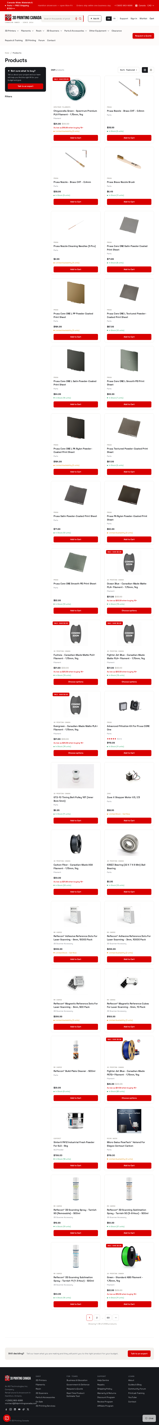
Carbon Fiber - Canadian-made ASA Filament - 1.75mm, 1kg (73, 866)
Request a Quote (143, 35)
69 (108, 1317)
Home (7, 53)
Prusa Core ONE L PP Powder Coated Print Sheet (73, 315)
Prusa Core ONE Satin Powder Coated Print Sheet (127, 248)
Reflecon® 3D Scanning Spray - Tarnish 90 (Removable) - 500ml (75, 1211)
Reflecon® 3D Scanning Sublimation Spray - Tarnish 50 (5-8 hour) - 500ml (127, 1211)
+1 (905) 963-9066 (123, 5)
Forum (42, 40)
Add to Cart (75, 138)
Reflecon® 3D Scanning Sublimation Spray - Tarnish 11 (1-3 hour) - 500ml (74, 1279)
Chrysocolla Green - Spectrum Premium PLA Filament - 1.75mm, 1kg (75, 112)
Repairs (100, 1384)
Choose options (129, 610)
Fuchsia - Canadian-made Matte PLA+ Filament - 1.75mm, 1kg (74, 656)
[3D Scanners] (61, 31)
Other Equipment (97, 30)
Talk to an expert (25, 86)
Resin (38, 30)
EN (109, 18)
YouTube (132, 1397)
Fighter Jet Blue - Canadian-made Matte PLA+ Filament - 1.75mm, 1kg (126, 656)
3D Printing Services (45, 1406)
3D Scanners (53, 30)
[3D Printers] (18, 31)
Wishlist (143, 18)
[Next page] (116, 1318)
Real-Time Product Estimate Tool (75, 1395)
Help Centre (103, 1380)
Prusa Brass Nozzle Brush (121, 182)
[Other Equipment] (108, 31)
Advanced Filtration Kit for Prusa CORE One (128, 728)
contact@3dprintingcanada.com (21, 1403)
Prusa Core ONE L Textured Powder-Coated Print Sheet (126, 315)
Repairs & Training (14, 40)
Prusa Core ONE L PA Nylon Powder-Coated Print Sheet (73, 450)
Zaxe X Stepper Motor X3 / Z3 (123, 797)
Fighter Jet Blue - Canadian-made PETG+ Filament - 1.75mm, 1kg (126, 1073)
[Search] (80, 18)
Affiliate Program (105, 1406)
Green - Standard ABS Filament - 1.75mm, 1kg (125, 1279)
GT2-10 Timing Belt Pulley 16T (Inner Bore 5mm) (73, 799)
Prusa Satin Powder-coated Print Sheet (75, 516)
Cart (152, 18)
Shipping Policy (104, 1388)
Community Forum (137, 1388)
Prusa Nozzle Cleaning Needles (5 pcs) (75, 246)
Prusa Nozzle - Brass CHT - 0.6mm (125, 110)
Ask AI (95, 18)
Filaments (26, 30)
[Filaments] (33, 31)
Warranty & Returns (106, 1393)
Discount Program (106, 1397)
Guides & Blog (134, 1384)
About (131, 1380)
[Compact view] (151, 70)
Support (124, 18)
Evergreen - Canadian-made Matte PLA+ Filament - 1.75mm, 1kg (76, 728)
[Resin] (43, 31)
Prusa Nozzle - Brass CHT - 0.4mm (72, 182)
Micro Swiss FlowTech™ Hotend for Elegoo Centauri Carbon (126, 1144)
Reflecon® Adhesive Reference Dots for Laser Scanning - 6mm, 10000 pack (75, 938)
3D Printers (10, 30)
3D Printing (30, 40)
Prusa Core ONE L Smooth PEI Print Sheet (125, 383)
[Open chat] (7, 1418)
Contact (51, 40)
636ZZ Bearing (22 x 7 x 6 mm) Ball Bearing (126, 866)
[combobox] (62, 18)
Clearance (117, 30)
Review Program (105, 1401)
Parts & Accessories (74, 30)
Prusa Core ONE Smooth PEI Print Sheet (75, 583)
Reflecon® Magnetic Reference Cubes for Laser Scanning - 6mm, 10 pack (128, 1005)
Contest (132, 1401)
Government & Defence (78, 1384)
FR (114, 18)
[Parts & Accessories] (86, 31)
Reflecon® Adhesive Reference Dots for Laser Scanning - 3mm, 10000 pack (129, 938)
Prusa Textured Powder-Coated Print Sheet (127, 450)
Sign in (134, 18)
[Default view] (145, 70)
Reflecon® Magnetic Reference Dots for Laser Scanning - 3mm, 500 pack (76, 1005)
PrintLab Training (136, 1393)
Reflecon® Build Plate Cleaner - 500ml (74, 1071)
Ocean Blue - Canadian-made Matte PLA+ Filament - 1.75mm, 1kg (126, 585)
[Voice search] (76, 18)
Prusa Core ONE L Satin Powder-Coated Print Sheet (75, 383)
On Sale (39, 1401)
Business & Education (77, 1380)
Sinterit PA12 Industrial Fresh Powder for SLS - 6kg (74, 1144)
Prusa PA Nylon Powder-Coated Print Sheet (127, 518)
